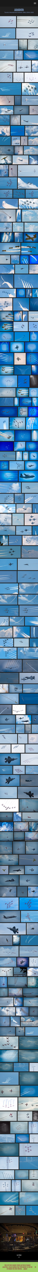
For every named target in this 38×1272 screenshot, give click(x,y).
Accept (25, 1269)
